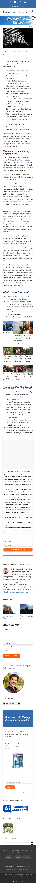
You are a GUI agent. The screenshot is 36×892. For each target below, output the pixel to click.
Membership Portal (20, 312)
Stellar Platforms (9, 866)
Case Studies (10, 302)
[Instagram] (10, 703)
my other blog (19, 226)
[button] (4, 611)
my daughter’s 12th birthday (23, 317)
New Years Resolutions (24, 160)
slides (25, 299)
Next (30, 27)
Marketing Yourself (21, 866)
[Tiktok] (19, 703)
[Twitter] (4, 703)
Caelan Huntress (17, 531)
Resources (21, 869)
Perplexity (27, 857)
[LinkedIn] (13, 703)
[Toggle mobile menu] (32, 11)
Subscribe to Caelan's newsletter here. (15, 592)
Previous (24, 27)
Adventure (23, 557)
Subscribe (14, 871)
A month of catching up (26, 617)
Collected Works (11, 869)
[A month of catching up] (26, 605)
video (20, 299)
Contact (22, 871)
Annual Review (8, 160)
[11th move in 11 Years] (9, 605)
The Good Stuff (29, 557)
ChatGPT (8, 857)
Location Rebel (11, 307)
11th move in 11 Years (8, 617)
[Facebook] (16, 703)
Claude (18, 857)
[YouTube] (7, 703)
